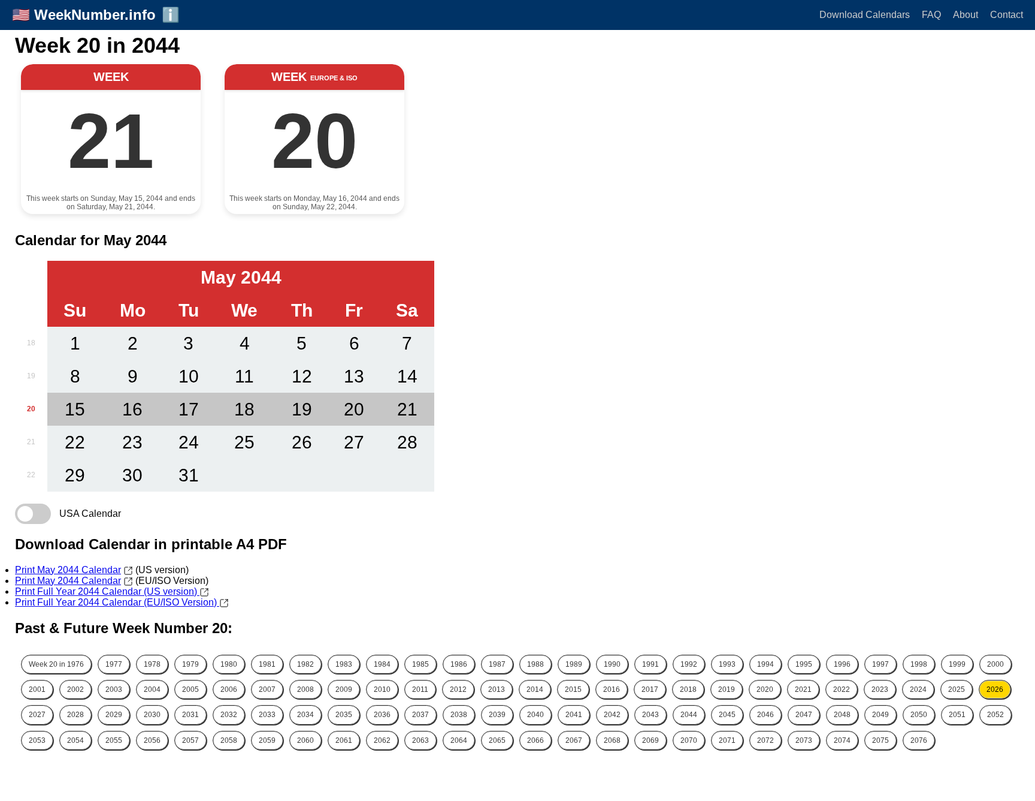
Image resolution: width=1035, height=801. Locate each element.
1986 (458, 664)
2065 (497, 740)
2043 (650, 714)
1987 (497, 664)
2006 (228, 689)
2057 (190, 740)
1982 (305, 664)
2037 (420, 714)
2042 (612, 714)
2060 (305, 740)
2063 (420, 740)
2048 (842, 714)
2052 (995, 714)
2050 (918, 714)
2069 (650, 740)
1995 (803, 664)
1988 (535, 664)
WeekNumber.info (95, 15)
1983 (343, 664)
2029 (113, 714)
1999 (957, 664)
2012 (458, 689)
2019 (726, 689)
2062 (382, 740)
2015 (573, 689)
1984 (382, 664)
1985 (420, 664)
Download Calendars (864, 15)
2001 (37, 689)
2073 (803, 740)
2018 (688, 689)
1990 (612, 664)
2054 (75, 740)
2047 (803, 714)
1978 (152, 664)
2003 (113, 689)
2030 (152, 714)
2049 (880, 714)
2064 (458, 740)
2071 (727, 740)
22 (31, 475)
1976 (56, 664)
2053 (37, 740)
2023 (879, 689)
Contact (1006, 15)
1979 (190, 664)
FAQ (931, 15)
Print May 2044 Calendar (68, 570)
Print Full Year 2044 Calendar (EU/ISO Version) (117, 602)
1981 (267, 664)
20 (31, 409)
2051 (957, 714)
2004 (152, 689)
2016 (611, 689)
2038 (458, 714)
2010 (382, 689)
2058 (228, 740)
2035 (343, 714)
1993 (727, 664)
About (965, 15)
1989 (573, 664)
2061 (343, 740)
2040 (535, 714)
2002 (75, 689)
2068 (612, 740)
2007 (267, 689)
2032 (228, 714)
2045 (727, 714)
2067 (573, 740)
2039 (497, 714)
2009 (343, 689)
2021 (803, 689)
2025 (956, 689)
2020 (764, 689)
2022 (841, 689)
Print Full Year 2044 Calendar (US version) (107, 591)
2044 (688, 714)
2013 (496, 689)
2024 (918, 689)
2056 (152, 740)
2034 (305, 714)
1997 (880, 664)
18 (31, 343)
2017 (649, 689)
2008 (305, 689)
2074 (842, 740)
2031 (190, 714)
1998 (918, 664)
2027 (37, 714)
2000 (995, 664)
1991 (650, 664)
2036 (382, 714)
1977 (113, 664)
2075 (880, 740)
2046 (765, 714)
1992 (688, 664)
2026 (994, 689)
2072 (765, 740)
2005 (190, 689)
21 (31, 442)
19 (31, 376)
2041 (573, 714)
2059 (267, 740)
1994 (765, 664)
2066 (535, 740)
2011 (420, 689)
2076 (918, 740)
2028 (75, 714)
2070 (688, 740)
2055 (113, 740)
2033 (267, 714)
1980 (228, 664)
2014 (534, 689)
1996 (842, 664)
